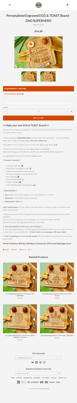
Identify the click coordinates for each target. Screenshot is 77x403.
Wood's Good (38, 25)
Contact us (62, 378)
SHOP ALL (19, 378)
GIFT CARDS (45, 378)
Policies (53, 378)
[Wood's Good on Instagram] (44, 363)
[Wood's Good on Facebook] (36, 363)
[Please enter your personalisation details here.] (23, 94)
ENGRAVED (37, 378)
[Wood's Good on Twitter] (32, 363)
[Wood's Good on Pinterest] (40, 363)
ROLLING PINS (28, 378)
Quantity (5, 107)
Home (13, 378)
